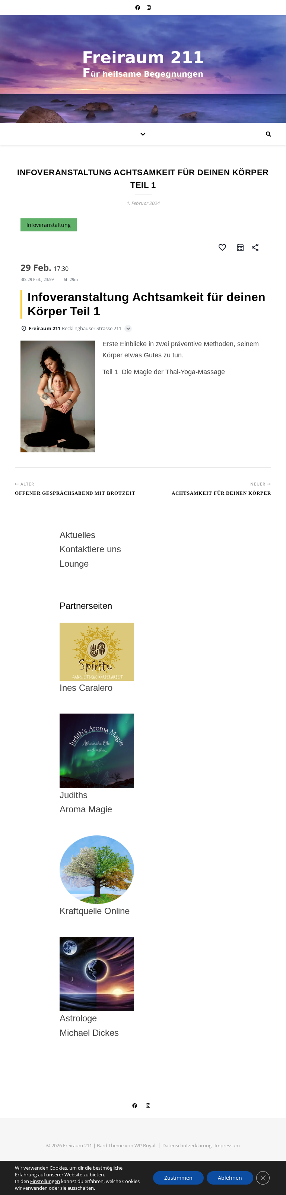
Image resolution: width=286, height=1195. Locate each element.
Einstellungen (45, 1181)
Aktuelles (77, 535)
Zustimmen (178, 1177)
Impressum (227, 1145)
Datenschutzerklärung (187, 1145)
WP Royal (144, 1145)
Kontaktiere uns (90, 549)
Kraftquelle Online (95, 911)
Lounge (74, 564)
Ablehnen (230, 1177)
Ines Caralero (86, 688)
